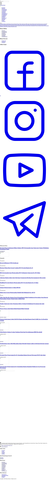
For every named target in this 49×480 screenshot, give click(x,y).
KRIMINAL (4, 16)
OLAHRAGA (4, 15)
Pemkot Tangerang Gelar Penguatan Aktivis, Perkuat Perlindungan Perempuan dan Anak (22, 303)
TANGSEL (3, 21)
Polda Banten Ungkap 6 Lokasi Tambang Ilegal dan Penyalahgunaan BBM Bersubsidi (21, 332)
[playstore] (1, 458)
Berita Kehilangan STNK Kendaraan (9, 263)
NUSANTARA (4, 9)
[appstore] (1, 457)
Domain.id (3, 42)
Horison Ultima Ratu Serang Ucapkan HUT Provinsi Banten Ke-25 (16, 267)
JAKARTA (3, 35)
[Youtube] (24, 194)
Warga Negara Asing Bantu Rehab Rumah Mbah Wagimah (14, 308)
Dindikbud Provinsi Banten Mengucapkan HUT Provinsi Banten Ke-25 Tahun (19, 282)
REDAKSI (3, 18)
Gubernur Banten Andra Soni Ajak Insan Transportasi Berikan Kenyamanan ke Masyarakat (23, 277)
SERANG (3, 8)
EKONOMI (4, 12)
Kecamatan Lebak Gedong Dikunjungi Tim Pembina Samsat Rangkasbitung (25, 24)
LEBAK (5, 317)
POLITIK (3, 17)
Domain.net (3, 41)
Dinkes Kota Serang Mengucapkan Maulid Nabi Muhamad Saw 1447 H (17, 292)
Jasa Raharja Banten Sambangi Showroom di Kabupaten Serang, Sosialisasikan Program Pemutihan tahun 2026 (23, 25)
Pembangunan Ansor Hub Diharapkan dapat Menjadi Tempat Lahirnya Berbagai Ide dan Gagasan (24, 343)
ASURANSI (4, 11)
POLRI (3, 20)
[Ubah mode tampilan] (1, 3)
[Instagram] (24, 145)
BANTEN (3, 7)
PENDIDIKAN (4, 14)
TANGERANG (4, 10)
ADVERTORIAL (4, 13)
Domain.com (4, 40)
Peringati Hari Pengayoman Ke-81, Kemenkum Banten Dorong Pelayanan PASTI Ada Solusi (23, 355)
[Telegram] (24, 243)
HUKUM (3, 19)
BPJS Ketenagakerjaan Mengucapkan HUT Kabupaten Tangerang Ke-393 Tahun (20, 272)
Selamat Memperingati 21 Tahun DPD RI (10, 287)
